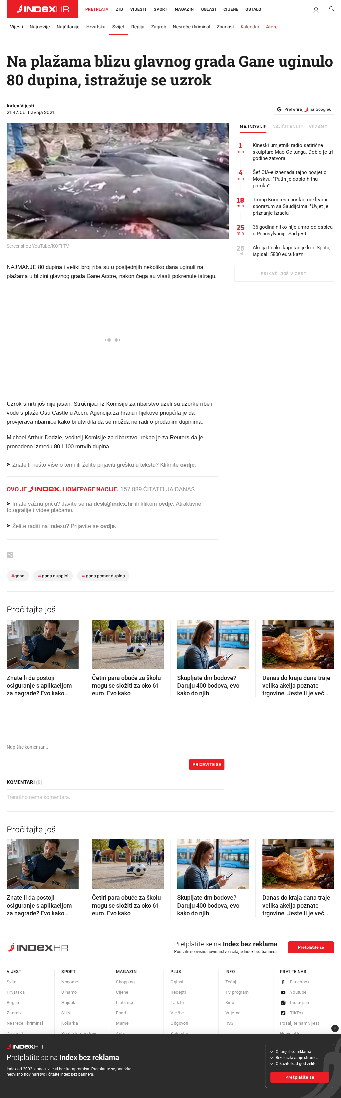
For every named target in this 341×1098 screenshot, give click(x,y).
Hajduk (68, 1002)
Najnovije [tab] (253, 127)
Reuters (179, 437)
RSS (229, 1023)
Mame (122, 1023)
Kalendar (250, 27)
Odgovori (179, 1023)
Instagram (300, 1002)
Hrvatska (96, 27)
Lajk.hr (177, 1002)
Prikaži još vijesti (284, 273)
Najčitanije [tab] (287, 127)
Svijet (118, 27)
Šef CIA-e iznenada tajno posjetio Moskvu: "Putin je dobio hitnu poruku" (290, 179)
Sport (161, 9)
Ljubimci (124, 1002)
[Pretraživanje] (329, 10)
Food (121, 1012)
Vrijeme (233, 1012)
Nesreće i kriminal (191, 27)
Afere (272, 27)
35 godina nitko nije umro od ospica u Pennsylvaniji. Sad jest (293, 230)
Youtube (298, 992)
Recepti (178, 992)
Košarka (69, 1023)
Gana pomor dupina (103, 575)
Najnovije (40, 27)
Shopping (125, 981)
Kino (229, 1002)
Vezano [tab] (318, 127)
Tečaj (230, 981)
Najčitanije (68, 27)
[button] (15, 642)
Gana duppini (53, 575)
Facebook (300, 981)
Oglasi (208, 9)
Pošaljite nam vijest (299, 1023)
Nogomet (70, 981)
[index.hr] (42, 9)
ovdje (166, 504)
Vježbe (177, 1012)
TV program (237, 992)
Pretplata (97, 9)
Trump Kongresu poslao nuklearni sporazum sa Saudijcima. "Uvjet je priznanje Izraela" (290, 206)
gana (17, 575)
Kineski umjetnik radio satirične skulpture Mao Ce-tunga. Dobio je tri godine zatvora (293, 152)
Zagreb (158, 27)
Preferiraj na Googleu (307, 109)
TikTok (297, 1012)
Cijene (230, 9)
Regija (138, 27)
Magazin (126, 971)
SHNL (67, 1012)
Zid (119, 9)
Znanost (225, 27)
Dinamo (69, 992)
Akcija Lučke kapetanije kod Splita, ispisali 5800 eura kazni (291, 251)
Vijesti (138, 9)
